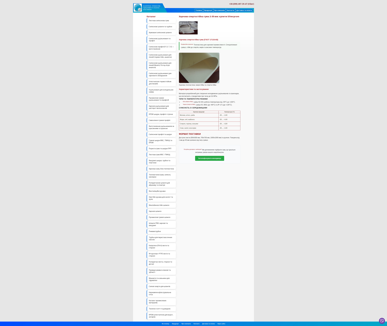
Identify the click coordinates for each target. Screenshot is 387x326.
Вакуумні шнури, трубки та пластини (159, 161)
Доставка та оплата (244, 10)
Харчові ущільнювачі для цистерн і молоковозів (159, 107)
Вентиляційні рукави (157, 191)
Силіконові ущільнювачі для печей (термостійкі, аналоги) (160, 56)
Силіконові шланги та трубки (160, 26)
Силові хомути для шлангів (159, 286)
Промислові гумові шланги (159, 217)
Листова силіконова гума (159, 20)
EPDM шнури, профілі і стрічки (161, 114)
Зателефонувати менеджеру (209, 158)
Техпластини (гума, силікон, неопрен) (160, 176)
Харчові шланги (155, 211)
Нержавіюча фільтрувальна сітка (160, 293)
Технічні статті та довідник (160, 309)
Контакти (230, 10)
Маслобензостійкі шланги (159, 205)
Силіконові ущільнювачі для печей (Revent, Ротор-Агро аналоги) (160, 65)
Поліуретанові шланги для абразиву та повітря (159, 184)
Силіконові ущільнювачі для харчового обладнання (160, 74)
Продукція (208, 10)
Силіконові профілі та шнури (160, 134)
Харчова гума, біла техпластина (161, 169)
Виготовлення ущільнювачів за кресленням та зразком (161, 127)
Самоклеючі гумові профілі (159, 120)
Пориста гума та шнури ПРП (160, 148)
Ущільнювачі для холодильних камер (161, 91)
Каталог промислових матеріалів (157, 301)
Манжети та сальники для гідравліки (159, 279)
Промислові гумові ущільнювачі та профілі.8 (159, 99)
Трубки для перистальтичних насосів (160, 238)
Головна (199, 10)
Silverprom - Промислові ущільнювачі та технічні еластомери (151, 7)
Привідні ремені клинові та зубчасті (160, 271)
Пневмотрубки (155, 231)
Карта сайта (221, 323)
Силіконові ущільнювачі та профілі (159, 39)
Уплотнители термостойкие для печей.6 (160, 82)
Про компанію (219, 10)
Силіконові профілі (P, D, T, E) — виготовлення (161, 48)
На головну (165, 323)
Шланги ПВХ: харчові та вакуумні (158, 224)
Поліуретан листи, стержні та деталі (160, 263)
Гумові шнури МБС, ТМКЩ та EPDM (160, 141)
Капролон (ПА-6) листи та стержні (159, 246)
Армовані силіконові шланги (160, 32)
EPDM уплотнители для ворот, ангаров (161, 316)
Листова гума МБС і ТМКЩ (159, 154)
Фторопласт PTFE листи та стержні (159, 255)
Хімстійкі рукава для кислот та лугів (161, 198)
